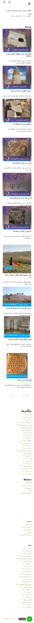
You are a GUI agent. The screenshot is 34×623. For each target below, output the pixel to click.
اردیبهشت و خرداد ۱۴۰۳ (24, 422)
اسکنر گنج (28, 483)
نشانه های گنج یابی (25, 493)
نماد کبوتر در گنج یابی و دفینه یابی (22, 231)
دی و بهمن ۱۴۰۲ (26, 430)
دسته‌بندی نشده (26, 485)
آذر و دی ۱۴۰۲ (27, 433)
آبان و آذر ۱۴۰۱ (27, 461)
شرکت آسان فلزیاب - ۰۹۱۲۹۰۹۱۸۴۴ (18, 618)
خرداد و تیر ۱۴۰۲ (26, 448)
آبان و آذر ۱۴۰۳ (27, 417)
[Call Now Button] (29, 619)
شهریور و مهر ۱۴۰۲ (25, 440)
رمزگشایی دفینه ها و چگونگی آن (22, 124)
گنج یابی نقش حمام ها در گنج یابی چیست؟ (19, 339)
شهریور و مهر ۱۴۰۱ (25, 466)
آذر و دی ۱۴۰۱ (27, 458)
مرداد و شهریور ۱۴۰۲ (25, 443)
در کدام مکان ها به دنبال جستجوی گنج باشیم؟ (18, 308)
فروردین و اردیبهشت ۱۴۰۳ (23, 425)
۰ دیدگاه (29, 57)
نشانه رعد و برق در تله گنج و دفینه (21, 163)
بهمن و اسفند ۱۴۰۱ (25, 453)
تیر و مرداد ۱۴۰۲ (26, 445)
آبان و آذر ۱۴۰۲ (27, 435)
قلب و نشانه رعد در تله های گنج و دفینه (20, 198)
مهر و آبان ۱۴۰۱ (26, 463)
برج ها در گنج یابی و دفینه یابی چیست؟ (20, 91)
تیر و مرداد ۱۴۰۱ (26, 471)
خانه (25, 16)
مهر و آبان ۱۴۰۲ (26, 438)
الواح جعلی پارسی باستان (24, 380)
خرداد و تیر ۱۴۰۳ (26, 420)
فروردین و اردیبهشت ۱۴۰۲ (23, 450)
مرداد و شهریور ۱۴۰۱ (25, 468)
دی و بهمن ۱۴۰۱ (26, 456)
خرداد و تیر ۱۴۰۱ (26, 474)
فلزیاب (29, 490)
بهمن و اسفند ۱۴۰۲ (25, 427)
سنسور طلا (28, 488)
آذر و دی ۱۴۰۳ (27, 415)
